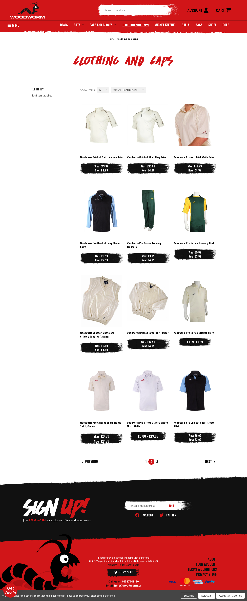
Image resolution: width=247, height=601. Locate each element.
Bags (198, 25)
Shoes (212, 25)
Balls (185, 25)
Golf (225, 25)
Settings (189, 595)
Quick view (101, 118)
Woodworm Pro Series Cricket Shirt (194, 333)
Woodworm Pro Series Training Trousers (144, 245)
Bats (77, 25)
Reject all (206, 595)
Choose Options (101, 131)
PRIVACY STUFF (206, 574)
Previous (91, 461)
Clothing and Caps (135, 25)
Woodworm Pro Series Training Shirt (194, 243)
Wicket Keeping (165, 25)
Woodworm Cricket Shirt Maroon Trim (101, 157)
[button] (10, 591)
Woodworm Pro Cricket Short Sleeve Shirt (194, 424)
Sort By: (117, 90)
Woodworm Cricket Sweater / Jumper (148, 333)
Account (195, 10)
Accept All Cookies (230, 595)
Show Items (87, 90)
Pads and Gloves (101, 25)
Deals (64, 25)
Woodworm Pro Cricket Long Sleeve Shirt (100, 245)
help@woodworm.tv (127, 585)
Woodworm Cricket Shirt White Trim (194, 157)
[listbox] (134, 90)
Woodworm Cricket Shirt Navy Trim (146, 157)
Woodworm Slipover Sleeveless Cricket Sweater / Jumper (97, 334)
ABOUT (212, 559)
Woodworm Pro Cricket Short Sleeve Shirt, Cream (100, 424)
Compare (100, 125)
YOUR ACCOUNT (206, 564)
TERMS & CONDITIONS (202, 569)
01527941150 (130, 581)
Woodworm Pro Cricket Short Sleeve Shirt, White (147, 424)
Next (209, 461)
